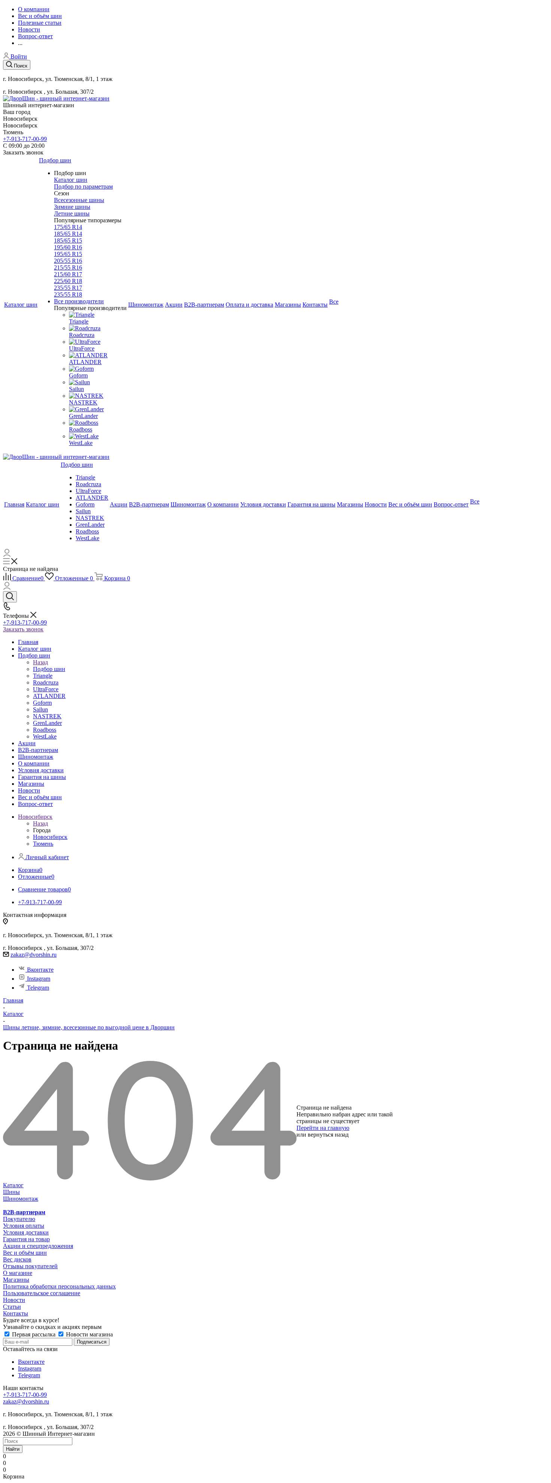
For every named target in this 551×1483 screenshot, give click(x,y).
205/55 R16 (68, 261)
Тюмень (43, 843)
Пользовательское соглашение (41, 1293)
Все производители (79, 301)
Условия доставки (26, 1232)
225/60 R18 (68, 281)
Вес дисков (17, 1259)
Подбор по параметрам (83, 186)
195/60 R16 (68, 247)
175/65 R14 (68, 227)
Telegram (38, 987)
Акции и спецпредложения (38, 1246)
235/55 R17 (68, 288)
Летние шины (72, 213)
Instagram (38, 978)
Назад (40, 662)
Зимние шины (72, 207)
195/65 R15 (68, 254)
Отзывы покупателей (30, 1266)
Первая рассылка (33, 1334)
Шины (11, 1192)
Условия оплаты (23, 1225)
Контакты (15, 1313)
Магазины (16, 1279)
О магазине (17, 1273)
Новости (14, 1300)
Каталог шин (70, 180)
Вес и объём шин (25, 1252)
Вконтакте (40, 969)
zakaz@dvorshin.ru (33, 954)
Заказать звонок (23, 629)
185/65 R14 (68, 234)
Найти (12, 1449)
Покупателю (19, 1219)
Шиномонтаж (20, 1198)
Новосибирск (50, 837)
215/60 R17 (68, 274)
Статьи (12, 1306)
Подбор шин (49, 669)
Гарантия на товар (26, 1239)
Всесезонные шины (79, 200)
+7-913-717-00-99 (25, 139)
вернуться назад (328, 1134)
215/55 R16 (68, 267)
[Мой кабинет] (7, 554)
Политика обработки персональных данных (59, 1286)
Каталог (13, 1185)
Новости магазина (88, 1334)
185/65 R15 (68, 240)
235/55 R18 (68, 294)
